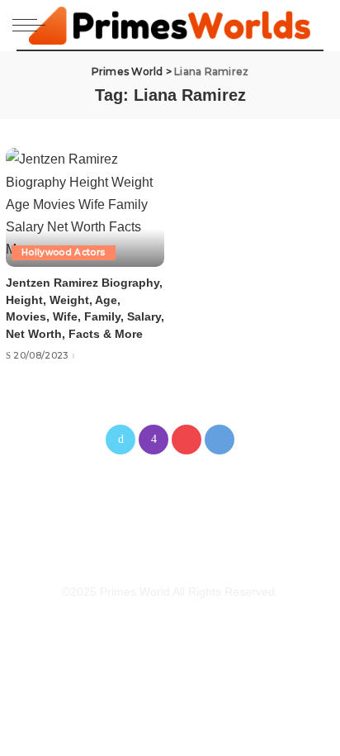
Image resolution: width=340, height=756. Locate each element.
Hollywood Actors (63, 252)
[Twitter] (120, 439)
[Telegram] (219, 439)
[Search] (314, 25)
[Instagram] (153, 439)
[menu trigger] (33, 25)
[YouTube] (186, 439)
